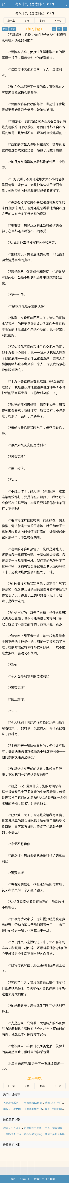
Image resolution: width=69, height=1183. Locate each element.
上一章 (11, 20)
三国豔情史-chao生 (14, 1134)
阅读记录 (25, 1179)
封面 (42, 20)
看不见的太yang (33, 1134)
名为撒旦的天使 (32, 1127)
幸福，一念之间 (12, 1109)
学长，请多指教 (53, 1127)
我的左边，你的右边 (56, 1102)
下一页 (58, 20)
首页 (13, 1179)
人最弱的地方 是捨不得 (37, 1109)
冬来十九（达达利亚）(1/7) (34, 4)
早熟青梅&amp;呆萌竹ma (38, 1102)
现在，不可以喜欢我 (14, 1127)
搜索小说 (39, 1179)
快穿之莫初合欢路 (55, 1134)
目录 (26, 20)
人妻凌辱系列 (10, 1102)
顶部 (52, 1179)
